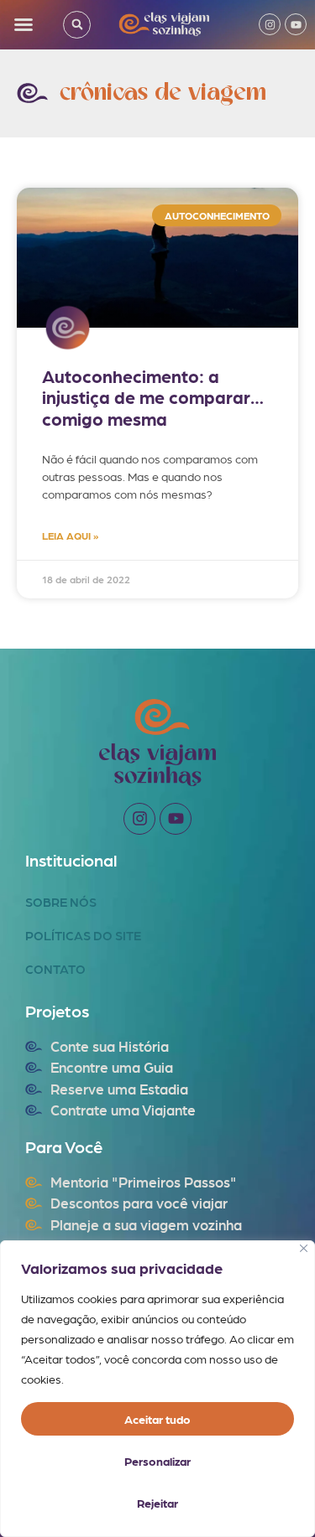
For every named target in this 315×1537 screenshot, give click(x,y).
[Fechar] (303, 1248)
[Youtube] (296, 24)
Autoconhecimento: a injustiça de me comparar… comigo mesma (153, 396)
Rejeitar (157, 1502)
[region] (157, 1388)
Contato (55, 968)
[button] (23, 24)
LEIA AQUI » (70, 535)
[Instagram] (270, 24)
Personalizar (157, 1460)
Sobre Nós (61, 901)
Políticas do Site (83, 935)
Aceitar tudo (157, 1419)
